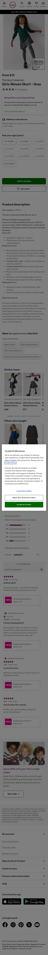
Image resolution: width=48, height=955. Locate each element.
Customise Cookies (24, 491)
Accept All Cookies (24, 504)
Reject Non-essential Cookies (24, 498)
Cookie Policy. (10, 463)
